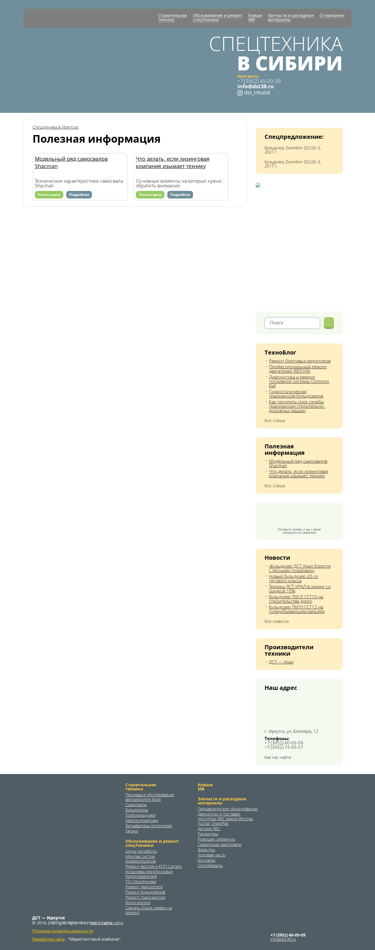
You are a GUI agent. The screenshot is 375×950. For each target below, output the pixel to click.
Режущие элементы (216, 839)
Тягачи (131, 831)
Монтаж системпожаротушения (140, 858)
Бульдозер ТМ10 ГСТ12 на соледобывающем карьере (297, 609)
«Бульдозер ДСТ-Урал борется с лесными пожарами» (300, 568)
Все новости (277, 621)
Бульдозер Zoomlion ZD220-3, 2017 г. (293, 164)
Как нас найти (278, 757)
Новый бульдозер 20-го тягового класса (293, 578)
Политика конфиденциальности (62, 931)
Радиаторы (208, 834)
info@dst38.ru (283, 939)
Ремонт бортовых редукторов (299, 361)
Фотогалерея (137, 902)
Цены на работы (141, 851)
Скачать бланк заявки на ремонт (148, 910)
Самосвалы (136, 804)
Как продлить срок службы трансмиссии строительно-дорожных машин (297, 406)
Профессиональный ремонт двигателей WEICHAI (298, 369)
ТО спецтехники (140, 881)
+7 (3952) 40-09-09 (259, 81)
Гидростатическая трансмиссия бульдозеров (296, 393)
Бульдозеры (136, 810)
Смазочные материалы (219, 844)
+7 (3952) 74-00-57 (284, 747)
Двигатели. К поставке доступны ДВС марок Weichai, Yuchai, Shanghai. (225, 819)
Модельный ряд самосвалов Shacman (71, 162)
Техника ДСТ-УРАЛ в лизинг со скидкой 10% (300, 588)
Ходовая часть (211, 855)
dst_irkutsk (256, 92)
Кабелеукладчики (141, 820)
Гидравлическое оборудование (228, 808)
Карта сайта (101, 922)
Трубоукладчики (140, 815)
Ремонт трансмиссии (145, 897)
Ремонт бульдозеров (145, 892)
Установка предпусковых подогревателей (149, 874)
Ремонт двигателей (144, 887)
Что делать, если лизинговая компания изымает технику (172, 162)
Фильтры (206, 849)
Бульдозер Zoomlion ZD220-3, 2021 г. (293, 150)
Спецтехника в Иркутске (56, 127)
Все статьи (275, 421)
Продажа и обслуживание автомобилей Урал (149, 797)
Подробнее (79, 194)
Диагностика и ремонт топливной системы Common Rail (299, 381)
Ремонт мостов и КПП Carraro (153, 866)
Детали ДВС (209, 828)
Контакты (206, 860)
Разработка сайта (48, 939)
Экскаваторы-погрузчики (148, 825)
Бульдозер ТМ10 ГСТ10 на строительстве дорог (296, 599)
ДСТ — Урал (281, 662)
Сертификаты (210, 865)
